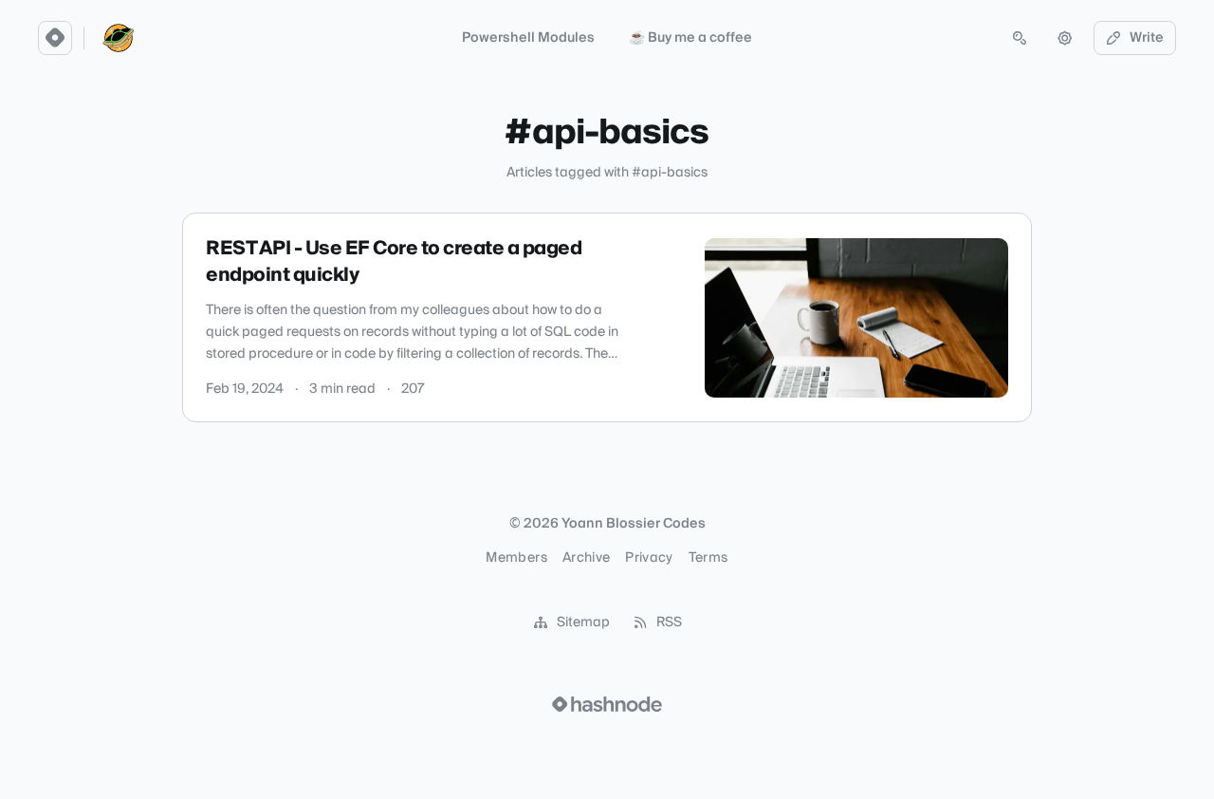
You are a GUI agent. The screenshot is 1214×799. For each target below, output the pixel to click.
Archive (586, 558)
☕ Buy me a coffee (690, 38)
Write (1147, 38)
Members (516, 558)
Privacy (648, 558)
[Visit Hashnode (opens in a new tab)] (607, 704)
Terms (708, 558)
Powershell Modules (528, 38)
